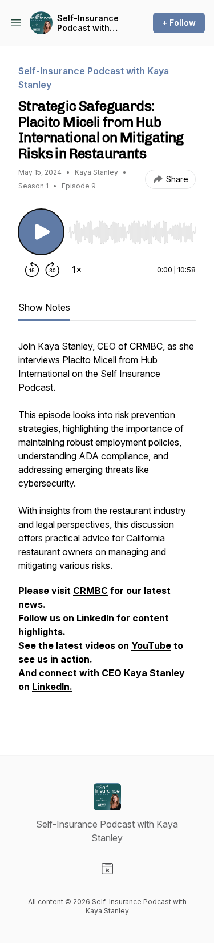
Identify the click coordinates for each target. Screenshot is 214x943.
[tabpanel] (107, 529)
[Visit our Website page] (107, 868)
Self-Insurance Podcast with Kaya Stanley (88, 23)
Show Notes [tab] (44, 307)
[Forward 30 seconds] (52, 270)
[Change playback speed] (76, 270)
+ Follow (179, 22)
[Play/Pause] (41, 232)
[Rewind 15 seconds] (32, 270)
